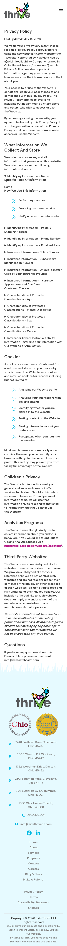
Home (33, 842)
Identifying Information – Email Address (33, 245)
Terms (33, 897)
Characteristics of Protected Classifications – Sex (24, 318)
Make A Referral (33, 879)
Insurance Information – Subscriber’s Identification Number (30, 261)
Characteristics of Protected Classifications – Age (24, 297)
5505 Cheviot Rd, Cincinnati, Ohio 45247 (36, 756)
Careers (33, 869)
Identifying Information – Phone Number (34, 238)
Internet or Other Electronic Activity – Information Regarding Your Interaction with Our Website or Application (33, 342)
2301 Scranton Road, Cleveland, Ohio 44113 (36, 780)
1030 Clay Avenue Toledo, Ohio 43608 (36, 805)
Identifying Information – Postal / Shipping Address (27, 230)
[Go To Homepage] (17, 10)
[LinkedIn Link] (38, 833)
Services (33, 853)
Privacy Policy (33, 892)
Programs (33, 858)
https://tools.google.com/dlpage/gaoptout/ (33, 546)
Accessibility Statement (33, 902)
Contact (33, 863)
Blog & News (33, 874)
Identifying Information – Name (28, 176)
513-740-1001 (36, 815)
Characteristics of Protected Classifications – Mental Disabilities (27, 308)
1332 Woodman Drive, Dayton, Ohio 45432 (36, 768)
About (33, 847)
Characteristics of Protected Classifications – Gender (24, 329)
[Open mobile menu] (61, 10)
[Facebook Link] (29, 833)
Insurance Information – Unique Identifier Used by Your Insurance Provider (33, 272)
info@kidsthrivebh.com (36, 824)
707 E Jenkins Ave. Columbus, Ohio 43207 (36, 793)
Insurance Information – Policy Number (33, 252)
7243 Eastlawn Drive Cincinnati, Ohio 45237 (36, 744)
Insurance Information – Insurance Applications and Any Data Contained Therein (28, 284)
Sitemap (33, 908)
